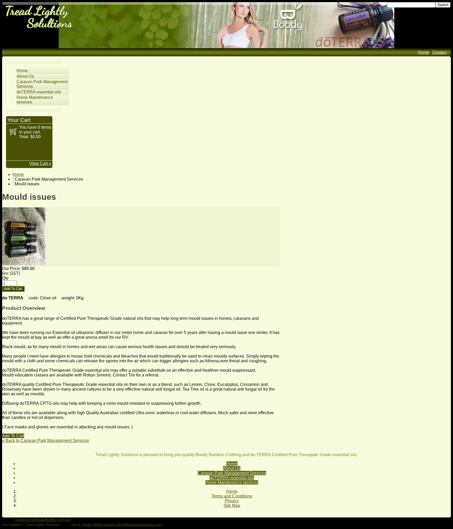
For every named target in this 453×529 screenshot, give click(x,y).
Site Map (232, 505)
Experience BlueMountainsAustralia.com (130, 525)
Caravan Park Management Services (232, 473)
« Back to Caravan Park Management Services (45, 440)
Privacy (232, 501)
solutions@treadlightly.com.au (43, 519)
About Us (25, 76)
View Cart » (40, 163)
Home (423, 52)
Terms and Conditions (232, 496)
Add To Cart (13, 436)
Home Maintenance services (231, 482)
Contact (439, 52)
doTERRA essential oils (39, 92)
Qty (5, 278)
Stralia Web (91, 525)
